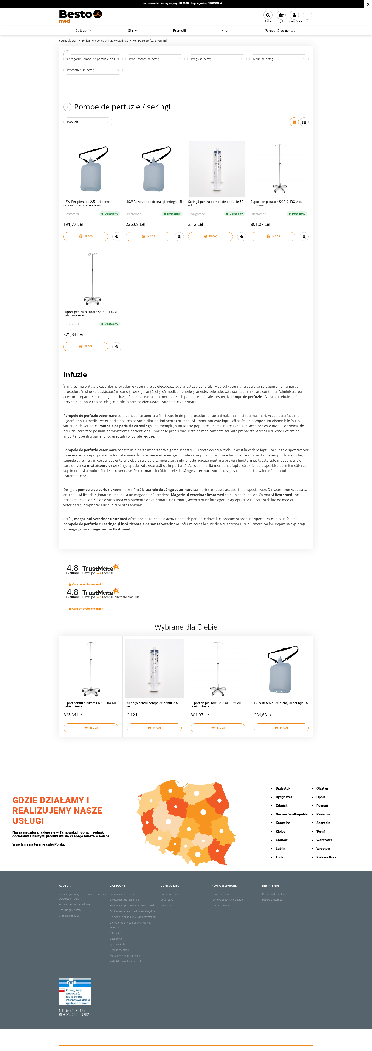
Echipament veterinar (122, 894)
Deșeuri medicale (119, 950)
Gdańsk (282, 806)
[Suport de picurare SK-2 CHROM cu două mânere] (280, 169)
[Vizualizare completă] (304, 121)
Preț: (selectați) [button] (201, 59)
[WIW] (75, 991)
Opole (321, 797)
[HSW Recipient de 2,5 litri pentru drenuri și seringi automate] (92, 169)
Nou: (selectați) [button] (263, 59)
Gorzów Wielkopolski (292, 814)
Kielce (280, 831)
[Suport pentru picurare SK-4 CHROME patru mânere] (92, 279)
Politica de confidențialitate (74, 904)
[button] (69, 584)
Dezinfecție (116, 938)
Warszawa (324, 840)
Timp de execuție (221, 905)
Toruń (320, 831)
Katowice (283, 823)
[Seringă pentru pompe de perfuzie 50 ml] (217, 169)
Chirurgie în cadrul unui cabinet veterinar (133, 916)
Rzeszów (323, 814)
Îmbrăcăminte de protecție (125, 955)
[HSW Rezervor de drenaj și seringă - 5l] (155, 169)
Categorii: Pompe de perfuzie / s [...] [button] (93, 59)
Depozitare (167, 905)
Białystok (283, 788)
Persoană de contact (273, 894)
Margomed (197, 214)
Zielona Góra (326, 857)
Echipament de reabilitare (124, 899)
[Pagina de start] (80, 17)
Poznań (322, 806)
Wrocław (323, 849)
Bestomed (72, 214)
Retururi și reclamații (71, 910)
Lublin (280, 849)
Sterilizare (115, 932)
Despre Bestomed (272, 899)
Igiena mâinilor (118, 944)
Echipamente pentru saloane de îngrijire (132, 911)
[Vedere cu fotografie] (294, 121)
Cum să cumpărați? (70, 915)
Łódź (279, 857)
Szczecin (323, 823)
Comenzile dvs (169, 894)
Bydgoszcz (284, 797)
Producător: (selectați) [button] (144, 59)
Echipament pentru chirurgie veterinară (132, 905)
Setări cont (167, 899)
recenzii (118, 597)
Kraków (282, 840)
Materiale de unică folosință (125, 961)
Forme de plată (220, 894)
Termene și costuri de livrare (227, 899)
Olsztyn (322, 788)
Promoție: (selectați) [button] (81, 70)
